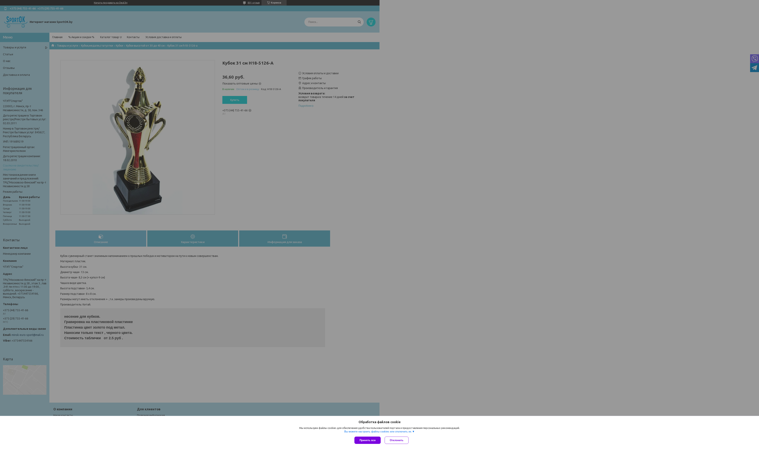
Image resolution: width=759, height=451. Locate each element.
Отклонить (396, 440)
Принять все (368, 440)
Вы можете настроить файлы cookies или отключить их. (378, 431)
